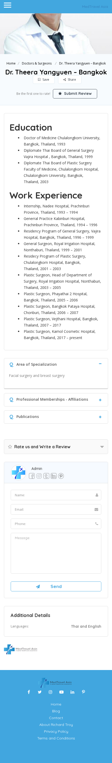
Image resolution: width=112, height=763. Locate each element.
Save (45, 79)
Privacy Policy (56, 731)
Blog (56, 711)
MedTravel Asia (95, 6)
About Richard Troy (56, 724)
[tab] (56, 363)
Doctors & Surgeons (37, 63)
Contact (56, 717)
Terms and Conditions (56, 738)
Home (11, 63)
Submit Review (77, 93)
